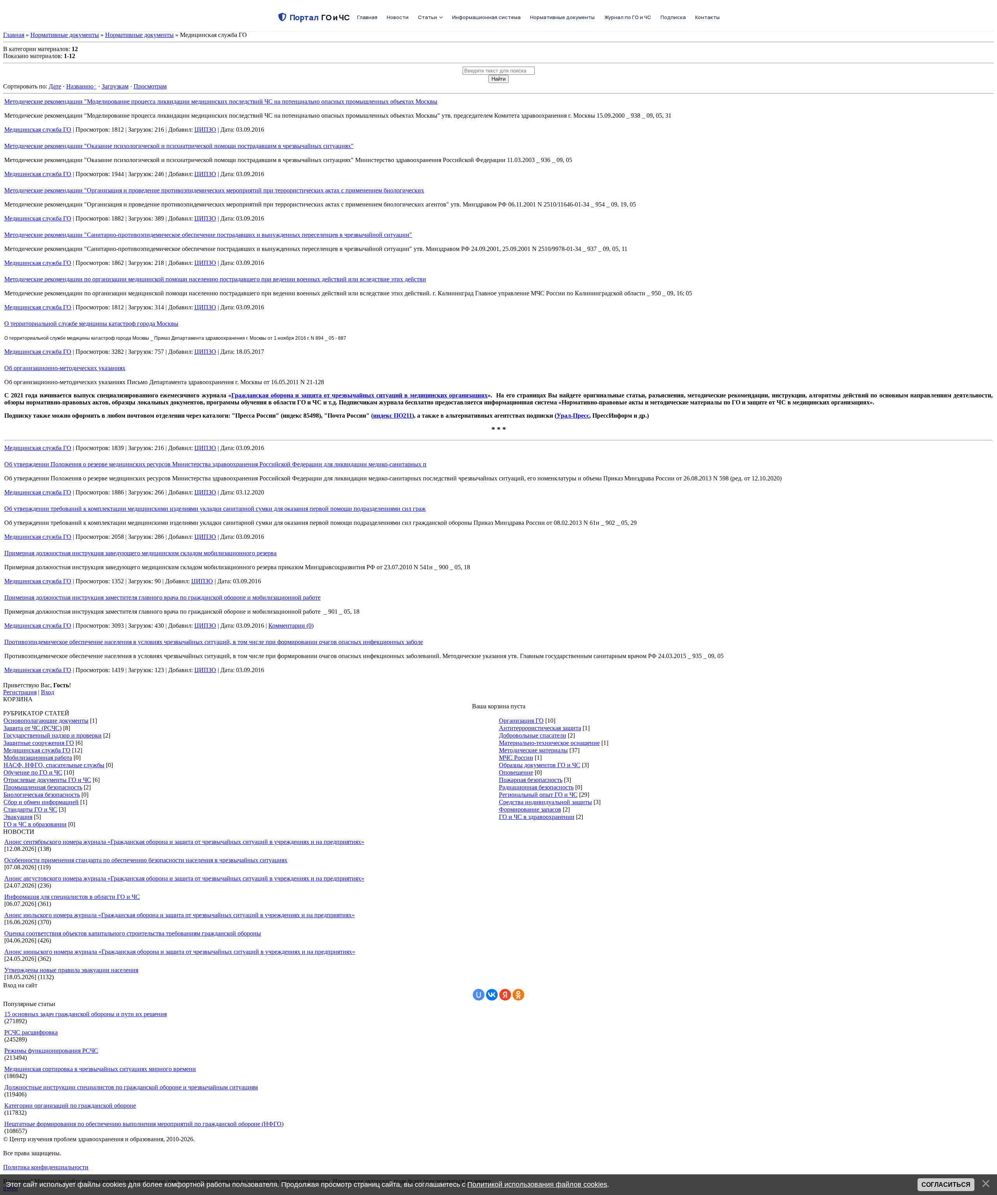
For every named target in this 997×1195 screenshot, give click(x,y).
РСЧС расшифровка (31, 1032)
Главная (367, 17)
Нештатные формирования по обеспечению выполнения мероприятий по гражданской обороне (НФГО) (144, 1124)
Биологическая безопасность (42, 794)
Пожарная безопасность (530, 780)
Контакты (707, 17)
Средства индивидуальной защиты (545, 802)
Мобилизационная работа (38, 757)
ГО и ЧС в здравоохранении (536, 817)
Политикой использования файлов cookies (537, 1184)
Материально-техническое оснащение (549, 743)
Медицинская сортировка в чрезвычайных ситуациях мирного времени (100, 1069)
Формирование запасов (530, 809)
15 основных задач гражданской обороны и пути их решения (85, 1014)
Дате (55, 86)
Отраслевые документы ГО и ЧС (47, 780)
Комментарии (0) (291, 625)
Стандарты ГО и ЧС (30, 809)
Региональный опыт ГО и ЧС (538, 794)
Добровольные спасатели (532, 735)
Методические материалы (533, 750)
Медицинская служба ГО (37, 129)
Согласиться (946, 1184)
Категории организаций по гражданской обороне (70, 1105)
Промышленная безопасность (43, 787)
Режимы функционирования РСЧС (51, 1050)
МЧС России (516, 757)
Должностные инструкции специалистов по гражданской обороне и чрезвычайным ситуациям (131, 1087)
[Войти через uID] (478, 995)
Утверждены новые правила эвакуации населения (71, 970)
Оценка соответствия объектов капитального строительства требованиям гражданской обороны (132, 933)
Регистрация (20, 692)
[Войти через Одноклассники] (518, 995)
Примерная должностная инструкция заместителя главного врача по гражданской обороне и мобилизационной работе (162, 597)
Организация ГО (521, 720)
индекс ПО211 (392, 415)
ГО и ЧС (319, 17)
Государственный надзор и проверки (53, 735)
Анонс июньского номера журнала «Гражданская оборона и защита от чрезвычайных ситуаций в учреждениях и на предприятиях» (179, 951)
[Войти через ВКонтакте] (492, 995)
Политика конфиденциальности (45, 1167)
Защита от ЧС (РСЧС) (33, 728)
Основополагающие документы (46, 720)
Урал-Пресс (573, 415)
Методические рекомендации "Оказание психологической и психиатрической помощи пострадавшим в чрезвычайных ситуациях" (179, 146)
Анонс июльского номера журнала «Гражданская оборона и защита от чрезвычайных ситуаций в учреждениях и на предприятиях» (179, 915)
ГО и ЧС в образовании (35, 824)
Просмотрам (150, 86)
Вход (47, 692)
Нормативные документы (562, 17)
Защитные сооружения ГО (39, 743)
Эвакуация (18, 817)
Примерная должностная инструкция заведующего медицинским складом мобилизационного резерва (140, 553)
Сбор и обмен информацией (41, 802)
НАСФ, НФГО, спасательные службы (54, 765)
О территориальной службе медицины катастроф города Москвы (91, 323)
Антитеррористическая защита (540, 728)
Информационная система (486, 17)
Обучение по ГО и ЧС (33, 772)
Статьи (427, 17)
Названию (79, 86)
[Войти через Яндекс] (505, 995)
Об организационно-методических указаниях (64, 368)
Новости (398, 17)
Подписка (673, 17)
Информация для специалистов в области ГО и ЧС (72, 896)
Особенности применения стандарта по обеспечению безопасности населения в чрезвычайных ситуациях (145, 860)
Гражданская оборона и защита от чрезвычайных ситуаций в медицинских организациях (359, 395)
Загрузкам (115, 86)
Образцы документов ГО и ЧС (539, 765)
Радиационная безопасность (536, 787)
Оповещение (516, 772)
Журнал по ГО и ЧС (627, 17)
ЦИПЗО (205, 129)
